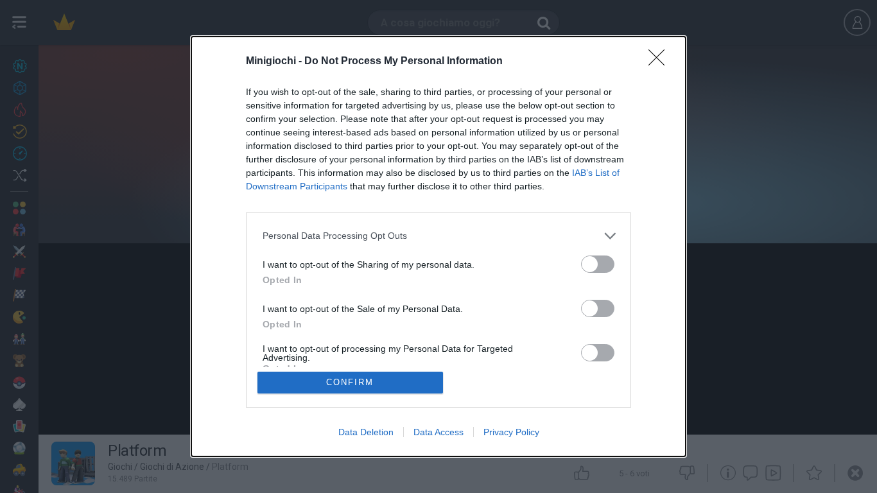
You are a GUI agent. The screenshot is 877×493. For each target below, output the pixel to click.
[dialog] (438, 246)
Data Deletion (366, 432)
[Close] (660, 61)
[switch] (597, 264)
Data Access (438, 432)
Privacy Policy (511, 432)
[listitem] (438, 236)
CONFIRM (350, 382)
